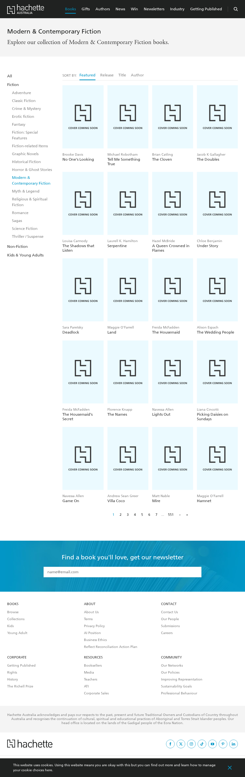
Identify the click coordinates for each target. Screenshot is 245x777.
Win (134, 9)
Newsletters (154, 9)
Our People (170, 619)
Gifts (86, 9)
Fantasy (18, 124)
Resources (93, 657)
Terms (88, 619)
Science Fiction (25, 228)
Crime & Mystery (26, 108)
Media (89, 672)
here (48, 770)
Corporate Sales (96, 693)
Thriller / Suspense (28, 236)
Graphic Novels (25, 154)
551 (171, 515)
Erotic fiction (23, 116)
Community (171, 657)
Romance (20, 212)
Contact (169, 604)
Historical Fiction (26, 161)
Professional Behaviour (179, 693)
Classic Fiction (24, 100)
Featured (87, 75)
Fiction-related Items (30, 146)
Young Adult (17, 633)
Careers (167, 633)
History (12, 679)
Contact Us (169, 612)
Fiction (13, 84)
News (120, 9)
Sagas (17, 220)
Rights (12, 672)
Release (107, 75)
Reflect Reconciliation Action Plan (110, 647)
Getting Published (206, 9)
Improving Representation (181, 679)
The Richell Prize (20, 686)
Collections (15, 619)
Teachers (90, 679)
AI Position (92, 633)
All (9, 76)
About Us (91, 612)
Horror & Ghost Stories (32, 169)
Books (70, 9)
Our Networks (172, 665)
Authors (102, 9)
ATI (86, 686)
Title (122, 75)
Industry (177, 9)
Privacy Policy (94, 626)
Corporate (17, 657)
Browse (13, 612)
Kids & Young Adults (25, 255)
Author (137, 75)
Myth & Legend (25, 191)
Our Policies (170, 672)
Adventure (21, 93)
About (89, 604)
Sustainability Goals (176, 686)
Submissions (170, 626)
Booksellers (93, 665)
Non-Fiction (17, 246)
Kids (10, 626)
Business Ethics (95, 640)
